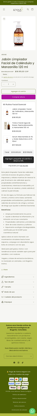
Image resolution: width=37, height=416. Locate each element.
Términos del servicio (19, 402)
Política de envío (19, 406)
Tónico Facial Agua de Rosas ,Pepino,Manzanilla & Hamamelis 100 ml (22, 125)
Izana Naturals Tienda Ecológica (21, 391)
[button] (4, 9)
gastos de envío (8, 77)
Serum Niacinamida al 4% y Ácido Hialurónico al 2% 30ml (22, 139)
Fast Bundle (24, 166)
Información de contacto (19, 410)
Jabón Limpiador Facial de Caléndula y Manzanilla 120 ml (23, 111)
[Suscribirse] (31, 356)
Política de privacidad (19, 398)
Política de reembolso (19, 394)
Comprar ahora (18, 97)
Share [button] (5, 270)
